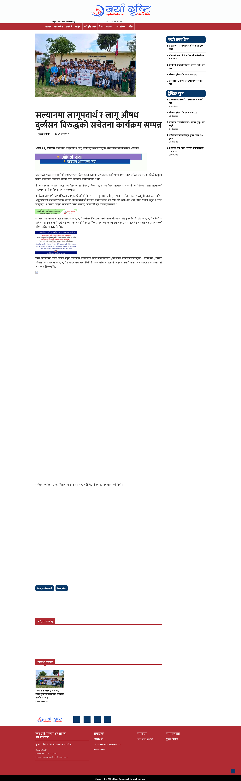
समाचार (48, 26)
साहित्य (78, 26)
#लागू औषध (61, 588)
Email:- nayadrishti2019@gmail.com (51, 757)
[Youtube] (97, 719)
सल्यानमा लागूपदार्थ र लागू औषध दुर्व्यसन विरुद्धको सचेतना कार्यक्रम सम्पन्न (49, 694)
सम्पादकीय (58, 26)
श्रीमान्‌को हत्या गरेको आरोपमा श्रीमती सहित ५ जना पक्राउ (186, 57)
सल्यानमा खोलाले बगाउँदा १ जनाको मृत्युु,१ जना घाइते (187, 66)
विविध (130, 26)
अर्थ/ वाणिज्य (120, 26)
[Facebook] (76, 719)
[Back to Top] (233, 771)
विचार (101, 26)
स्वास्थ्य (109, 26)
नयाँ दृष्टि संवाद (90, 26)
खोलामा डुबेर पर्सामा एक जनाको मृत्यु (183, 74)
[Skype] (107, 719)
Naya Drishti (119, 779)
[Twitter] (87, 719)
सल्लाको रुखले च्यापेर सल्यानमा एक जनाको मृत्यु (186, 82)
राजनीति (69, 26)
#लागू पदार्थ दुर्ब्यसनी (44, 588)
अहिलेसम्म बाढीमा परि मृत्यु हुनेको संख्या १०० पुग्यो (186, 47)
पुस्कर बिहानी (44, 134)
